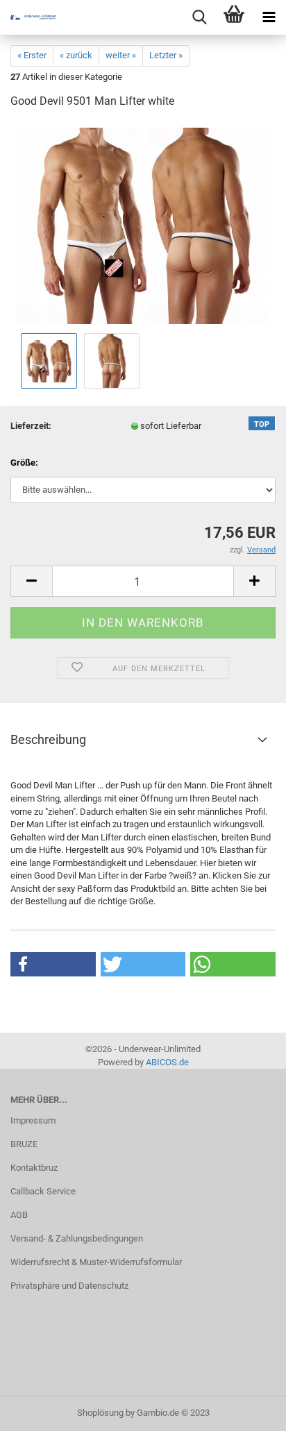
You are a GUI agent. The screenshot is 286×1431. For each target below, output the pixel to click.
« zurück (76, 55)
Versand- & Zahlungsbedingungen (76, 1238)
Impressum (33, 1120)
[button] (53, 964)
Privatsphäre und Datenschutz (69, 1285)
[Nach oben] (248, 1410)
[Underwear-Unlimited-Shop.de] (28, 17)
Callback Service (43, 1191)
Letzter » (166, 55)
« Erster (32, 55)
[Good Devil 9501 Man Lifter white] (143, 225)
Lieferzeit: (30, 426)
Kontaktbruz (34, 1167)
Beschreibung (48, 739)
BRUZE (23, 1144)
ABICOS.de (167, 1062)
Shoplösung (100, 1412)
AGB (19, 1215)
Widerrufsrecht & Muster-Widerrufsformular (96, 1262)
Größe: (24, 462)
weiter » (121, 55)
